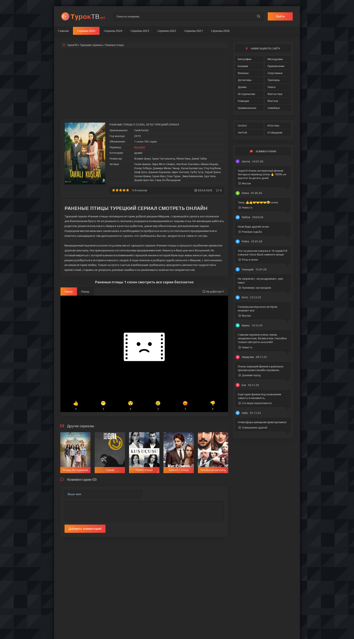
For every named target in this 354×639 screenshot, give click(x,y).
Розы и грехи (250, 259)
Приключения (276, 66)
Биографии (244, 59)
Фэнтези (273, 101)
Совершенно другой (254, 427)
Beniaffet (139, 147)
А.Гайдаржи (275, 132)
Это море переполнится (257, 403)
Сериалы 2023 (140, 30)
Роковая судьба (252, 231)
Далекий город (251, 375)
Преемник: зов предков (256, 287)
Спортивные (275, 73)
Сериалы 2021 (193, 30)
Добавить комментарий (85, 528)
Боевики (243, 66)
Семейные (274, 107)
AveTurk (242, 132)
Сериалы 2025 (86, 30)
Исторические (246, 94)
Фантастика (275, 94)
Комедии (243, 101)
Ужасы (272, 87)
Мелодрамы (275, 59)
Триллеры (274, 80)
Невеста (247, 207)
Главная (63, 30)
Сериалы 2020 (220, 30)
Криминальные (247, 107)
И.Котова (273, 125)
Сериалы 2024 (113, 30)
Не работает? (215, 291)
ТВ (87, 16)
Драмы (242, 87)
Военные (243, 73)
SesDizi (242, 125)
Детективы (245, 80)
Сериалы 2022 (167, 30)
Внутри (246, 183)
